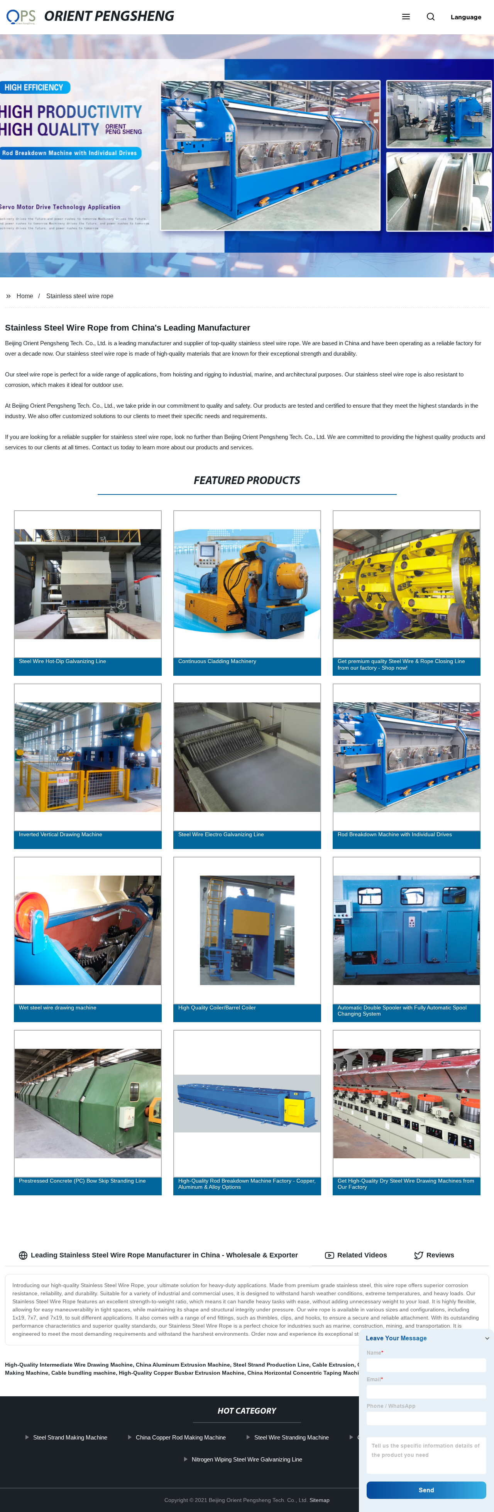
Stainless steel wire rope (79, 296)
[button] (406, 17)
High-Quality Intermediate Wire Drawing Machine (69, 1365)
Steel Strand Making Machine (70, 1437)
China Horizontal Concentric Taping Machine (306, 1373)
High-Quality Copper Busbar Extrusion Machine (181, 1373)
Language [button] (466, 17)
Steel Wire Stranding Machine (291, 1437)
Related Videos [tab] (362, 1255)
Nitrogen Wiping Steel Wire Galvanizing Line (247, 1459)
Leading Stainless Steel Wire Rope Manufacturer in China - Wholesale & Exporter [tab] (164, 1255)
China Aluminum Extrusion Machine (183, 1365)
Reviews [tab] (440, 1255)
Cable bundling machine (83, 1373)
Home (25, 296)
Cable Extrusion (333, 1365)
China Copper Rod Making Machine (181, 1437)
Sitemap (320, 1500)
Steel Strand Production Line (271, 1365)
